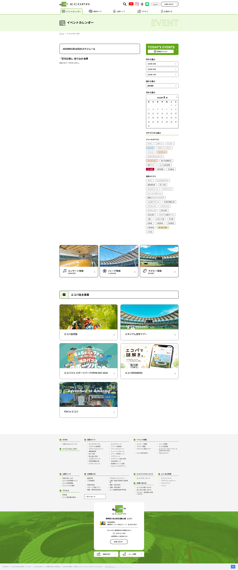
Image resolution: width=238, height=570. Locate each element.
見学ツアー (151, 165)
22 (171, 117)
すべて (150, 143)
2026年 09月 (152, 69)
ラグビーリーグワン (164, 148)
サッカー (170, 143)
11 (153, 113)
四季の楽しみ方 (67, 478)
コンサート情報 (142, 444)
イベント (150, 152)
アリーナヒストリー (117, 449)
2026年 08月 (152, 64)
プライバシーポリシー (168, 480)
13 (162, 113)
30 (176, 121)
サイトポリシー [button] (110, 566)
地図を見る (106, 554)
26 (158, 121)
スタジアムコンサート (155, 156)
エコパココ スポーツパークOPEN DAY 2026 (168, 449)
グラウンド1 (152, 206)
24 (149, 121)
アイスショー (152, 161)
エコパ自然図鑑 (67, 483)
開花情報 (160, 169)
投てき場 (163, 185)
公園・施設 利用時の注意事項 (119, 481)
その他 (150, 232)
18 (153, 117)
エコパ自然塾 (163, 446)
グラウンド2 (164, 206)
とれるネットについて (117, 478)
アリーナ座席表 (116, 446)
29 (171, 121)
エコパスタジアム (162, 180)
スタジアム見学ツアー (144, 449)
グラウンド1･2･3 (94, 463)
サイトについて (166, 478)
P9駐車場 (160, 223)
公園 (149, 219)
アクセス (65, 490)
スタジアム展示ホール (166, 215)
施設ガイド (91, 440)
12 (158, 113)
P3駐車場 (171, 223)
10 (149, 113)
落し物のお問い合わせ (144, 490)
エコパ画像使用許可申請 (118, 490)
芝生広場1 (163, 210)
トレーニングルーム (154, 193)
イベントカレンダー (70, 449)
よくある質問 (166, 474)
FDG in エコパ (163, 453)
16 (176, 113)
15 (171, 113)
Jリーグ (150, 148)
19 (158, 117)
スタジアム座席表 (94, 446)
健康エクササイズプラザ (156, 197)
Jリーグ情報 (163, 444)
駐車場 (150, 223)
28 (167, 121)
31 (149, 126)
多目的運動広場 (169, 202)
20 (162, 117)
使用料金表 (91, 485)
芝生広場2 (151, 215)
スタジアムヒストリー (96, 449)
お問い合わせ (168, 4)
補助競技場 (151, 185)
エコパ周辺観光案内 (69, 497)
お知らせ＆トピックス (69, 444)
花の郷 (171, 219)
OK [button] (233, 566)
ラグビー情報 (141, 446)
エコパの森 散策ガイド (70, 480)
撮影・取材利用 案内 (94, 490)
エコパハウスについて (145, 474)
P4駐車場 (151, 227)
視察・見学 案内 (115, 485)
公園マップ (66, 474)
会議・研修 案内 (115, 487)
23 (176, 117)
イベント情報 (142, 440)
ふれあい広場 (159, 219)
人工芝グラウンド (153, 202)
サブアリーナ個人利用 (118, 458)
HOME (65, 440)
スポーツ (159, 143)
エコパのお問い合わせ (144, 487)
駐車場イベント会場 (117, 463)
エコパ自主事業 (165, 165)
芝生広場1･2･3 (116, 461)
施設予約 (90, 478)
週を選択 (150, 86)
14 (167, 113)
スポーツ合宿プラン (94, 487)
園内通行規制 (162, 227)
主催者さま (91, 474)
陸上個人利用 (93, 456)
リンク (163, 485)
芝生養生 (171, 169)
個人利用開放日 (166, 161)
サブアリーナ (167, 189)
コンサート (162, 152)
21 (167, 117)
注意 (151, 169)
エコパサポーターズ (143, 478)
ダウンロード (91, 496)
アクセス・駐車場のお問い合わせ (145, 493)
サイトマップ (165, 483)
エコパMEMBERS (142, 453)
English (155, 4)
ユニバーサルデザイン (118, 466)
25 (153, 121)
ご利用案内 (91, 480)
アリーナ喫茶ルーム (117, 454)
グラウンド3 (152, 210)
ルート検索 (132, 554)
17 (149, 117)
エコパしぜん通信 (68, 485)
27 (162, 121)
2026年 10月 (152, 74)
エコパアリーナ (153, 189)
